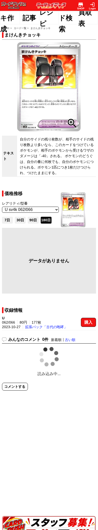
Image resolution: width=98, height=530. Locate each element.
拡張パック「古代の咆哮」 (46, 327)
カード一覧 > (21, 28)
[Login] (92, 5)
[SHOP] (80, 5)
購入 (88, 322)
